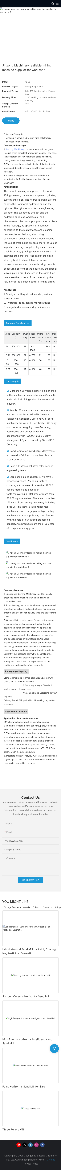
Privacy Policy (31, 1163)
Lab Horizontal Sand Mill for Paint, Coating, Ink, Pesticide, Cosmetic (29, 951)
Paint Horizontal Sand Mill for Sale (23, 1086)
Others (36, 907)
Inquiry (11, 120)
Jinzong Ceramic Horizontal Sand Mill (25, 996)
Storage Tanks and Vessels (17, 907)
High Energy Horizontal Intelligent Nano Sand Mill (27, 1041)
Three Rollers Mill (13, 1129)
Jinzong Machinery (15, 149)
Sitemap (50, 1159)
